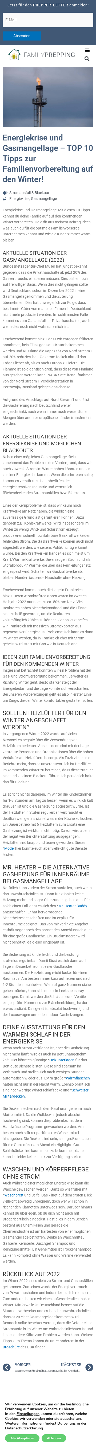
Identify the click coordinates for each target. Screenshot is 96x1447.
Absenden (21, 36)
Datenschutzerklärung (24, 1428)
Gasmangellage (44, 198)
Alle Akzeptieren (22, 1438)
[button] (87, 50)
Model (9, 848)
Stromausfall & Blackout (29, 193)
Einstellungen (28, 1414)
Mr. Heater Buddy (72, 906)
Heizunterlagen (62, 1060)
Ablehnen (54, 1438)
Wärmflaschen (78, 1078)
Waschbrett (14, 1195)
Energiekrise (19, 198)
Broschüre (12, 1347)
